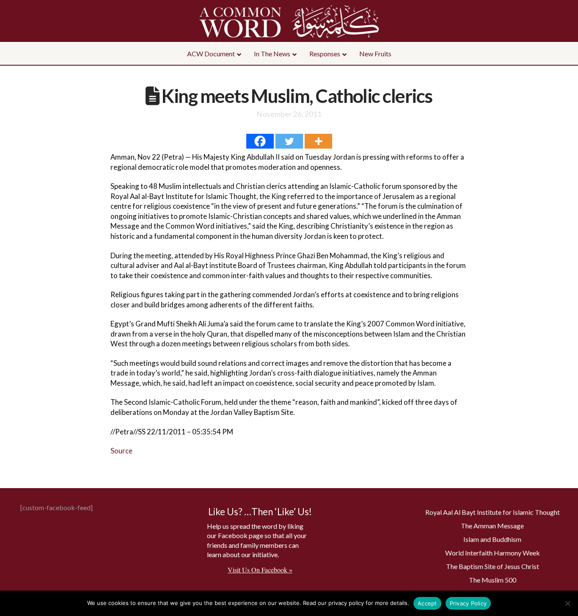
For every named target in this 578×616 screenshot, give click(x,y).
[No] (567, 603)
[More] (318, 141)
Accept (427, 603)
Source (121, 450)
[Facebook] (260, 141)
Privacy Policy (468, 603)
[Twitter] (289, 141)
